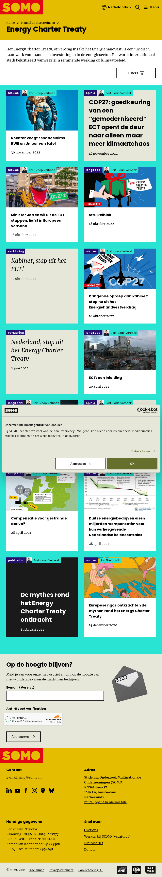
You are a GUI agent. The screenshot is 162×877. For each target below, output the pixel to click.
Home (10, 23)
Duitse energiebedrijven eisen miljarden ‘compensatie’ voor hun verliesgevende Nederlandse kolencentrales (117, 526)
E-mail (20, 687)
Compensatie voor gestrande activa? (39, 521)
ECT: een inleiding (105, 377)
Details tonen (140, 451)
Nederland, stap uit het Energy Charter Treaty (37, 350)
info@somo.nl (30, 777)
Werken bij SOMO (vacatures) (107, 836)
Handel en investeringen (38, 23)
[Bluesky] (51, 790)
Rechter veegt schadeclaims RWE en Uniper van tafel (38, 140)
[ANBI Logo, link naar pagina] (122, 870)
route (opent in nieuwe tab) (105, 802)
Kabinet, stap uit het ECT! (38, 265)
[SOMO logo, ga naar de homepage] (21, 7)
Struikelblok (100, 214)
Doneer (90, 849)
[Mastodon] (43, 790)
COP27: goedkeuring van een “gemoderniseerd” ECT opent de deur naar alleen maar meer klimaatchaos (120, 123)
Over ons (91, 830)
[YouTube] (17, 791)
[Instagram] (34, 790)
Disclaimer (36, 870)
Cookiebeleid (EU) (90, 870)
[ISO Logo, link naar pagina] (136, 870)
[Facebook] (26, 790)
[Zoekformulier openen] (137, 7)
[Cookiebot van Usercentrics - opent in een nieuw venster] (140, 410)
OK (132, 463)
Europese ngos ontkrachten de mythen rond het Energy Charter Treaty (119, 611)
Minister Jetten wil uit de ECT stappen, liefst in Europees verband (38, 220)
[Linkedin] (9, 790)
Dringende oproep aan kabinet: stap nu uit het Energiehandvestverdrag (118, 302)
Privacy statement (61, 870)
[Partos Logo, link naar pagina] (150, 870)
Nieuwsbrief (93, 843)
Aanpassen (78, 463)
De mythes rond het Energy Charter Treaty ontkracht (45, 607)
